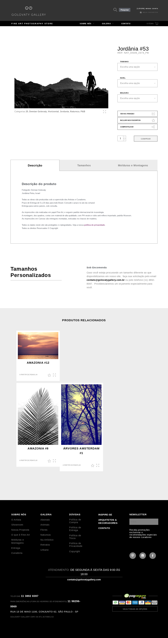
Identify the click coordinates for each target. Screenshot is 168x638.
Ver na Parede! (127, 114)
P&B (83, 111)
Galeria (106, 24)
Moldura (124, 93)
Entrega (15, 548)
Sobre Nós (85, 24)
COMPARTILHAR (126, 127)
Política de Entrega (75, 529)
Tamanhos (84, 165)
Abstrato (45, 519)
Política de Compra (75, 521)
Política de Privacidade (75, 544)
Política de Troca (75, 537)
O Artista (16, 519)
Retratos (45, 544)
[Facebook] (152, 555)
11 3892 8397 (29, 596)
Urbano (44, 550)
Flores (44, 530)
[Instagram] (142, 555)
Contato (125, 24)
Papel (122, 78)
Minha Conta (147, 8)
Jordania (64, 111)
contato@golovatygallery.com (84, 579)
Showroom (17, 524)
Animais (44, 524)
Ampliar (54, 375)
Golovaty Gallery (29, 11)
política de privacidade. (94, 225)
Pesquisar (125, 10)
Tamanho (124, 62)
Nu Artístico (47, 539)
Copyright (74, 551)
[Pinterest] (132, 555)
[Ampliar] (104, 111)
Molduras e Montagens (133, 165)
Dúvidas (74, 514)
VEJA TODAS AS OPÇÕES (135, 609)
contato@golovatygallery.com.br (106, 280)
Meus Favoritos (150, 12)
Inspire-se (105, 514)
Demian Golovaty (38, 111)
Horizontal (53, 111)
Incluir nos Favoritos (130, 120)
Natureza (74, 111)
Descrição (35, 165)
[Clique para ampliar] (61, 77)
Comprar (146, 139)
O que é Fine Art (20, 535)
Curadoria (16, 553)
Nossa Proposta (20, 530)
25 (27, 111)
